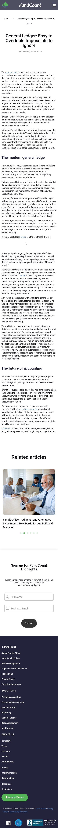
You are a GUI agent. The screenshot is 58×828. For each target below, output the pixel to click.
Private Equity (8, 679)
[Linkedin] (8, 823)
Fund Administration (11, 684)
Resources (6, 784)
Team (4, 746)
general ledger (11, 72)
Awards (4, 756)
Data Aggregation (9, 723)
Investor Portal (8, 707)
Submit (29, 623)
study (22, 275)
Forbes (22, 237)
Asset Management (10, 663)
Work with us (7, 761)
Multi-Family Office (10, 658)
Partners (5, 751)
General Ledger (8, 718)
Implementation (9, 773)
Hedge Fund (7, 674)
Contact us (6, 428)
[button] (54, 5)
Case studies (7, 778)
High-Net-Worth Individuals (14, 668)
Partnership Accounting (12, 702)
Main (6, 19)
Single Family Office (10, 653)
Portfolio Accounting (11, 697)
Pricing (4, 767)
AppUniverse (7, 728)
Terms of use (41, 809)
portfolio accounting (28, 409)
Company (5, 741)
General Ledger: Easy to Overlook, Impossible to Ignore (29, 40)
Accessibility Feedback (18, 812)
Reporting (6, 712)
